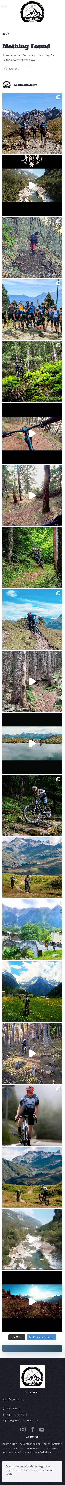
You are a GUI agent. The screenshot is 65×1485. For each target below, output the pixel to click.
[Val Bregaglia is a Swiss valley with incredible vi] (32, 991)
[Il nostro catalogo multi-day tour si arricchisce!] (32, 309)
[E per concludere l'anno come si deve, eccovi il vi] (32, 1301)
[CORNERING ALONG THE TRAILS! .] (32, 557)
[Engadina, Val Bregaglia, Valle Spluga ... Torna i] (32, 619)
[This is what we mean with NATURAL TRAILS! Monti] (32, 433)
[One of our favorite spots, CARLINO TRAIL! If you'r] (32, 1053)
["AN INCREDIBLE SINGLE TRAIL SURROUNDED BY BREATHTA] (32, 1177)
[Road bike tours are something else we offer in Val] (32, 1115)
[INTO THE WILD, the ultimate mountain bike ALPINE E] (32, 123)
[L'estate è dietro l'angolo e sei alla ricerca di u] (32, 743)
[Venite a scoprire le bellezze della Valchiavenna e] (32, 929)
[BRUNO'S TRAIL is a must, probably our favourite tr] (32, 681)
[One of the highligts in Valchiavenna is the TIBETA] (32, 1239)
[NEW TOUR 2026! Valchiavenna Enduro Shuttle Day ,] (32, 371)
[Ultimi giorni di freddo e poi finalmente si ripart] (32, 185)
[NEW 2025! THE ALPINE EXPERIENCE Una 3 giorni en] (32, 867)
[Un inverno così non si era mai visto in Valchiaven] (32, 247)
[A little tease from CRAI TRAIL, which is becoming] (32, 495)
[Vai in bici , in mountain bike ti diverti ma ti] (32, 805)
